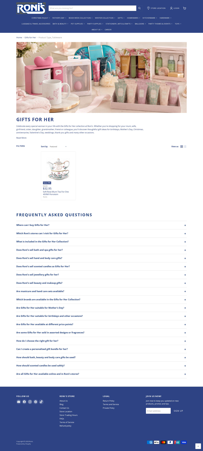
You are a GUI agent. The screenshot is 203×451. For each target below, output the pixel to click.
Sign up (178, 410)
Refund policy (65, 426)
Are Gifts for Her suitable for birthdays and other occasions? (49, 316)
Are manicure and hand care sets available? (40, 291)
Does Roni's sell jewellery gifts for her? (37, 274)
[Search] (139, 8)
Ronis (45, 197)
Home (19, 37)
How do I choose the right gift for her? (37, 340)
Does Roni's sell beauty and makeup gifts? (39, 282)
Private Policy (108, 408)
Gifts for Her (30, 37)
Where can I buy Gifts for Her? (32, 225)
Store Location (66, 411)
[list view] (185, 146)
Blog (61, 404)
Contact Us (64, 408)
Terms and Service (111, 404)
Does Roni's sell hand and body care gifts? (39, 258)
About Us (64, 401)
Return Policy (108, 401)
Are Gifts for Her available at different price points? (44, 324)
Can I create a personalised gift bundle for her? (42, 349)
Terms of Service (67, 422)
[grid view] (181, 146)
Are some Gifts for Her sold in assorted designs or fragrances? (50, 332)
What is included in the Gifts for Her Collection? (42, 241)
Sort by (44, 146)
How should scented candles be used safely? (40, 365)
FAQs (62, 418)
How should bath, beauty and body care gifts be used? (46, 357)
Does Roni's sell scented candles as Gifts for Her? (43, 266)
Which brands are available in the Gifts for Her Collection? (48, 299)
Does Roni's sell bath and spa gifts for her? (39, 249)
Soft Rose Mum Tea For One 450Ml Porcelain (56, 193)
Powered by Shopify (23, 444)
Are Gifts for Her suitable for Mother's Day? (40, 307)
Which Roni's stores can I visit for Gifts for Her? (42, 233)
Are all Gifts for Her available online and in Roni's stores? (47, 373)
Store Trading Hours (69, 415)
